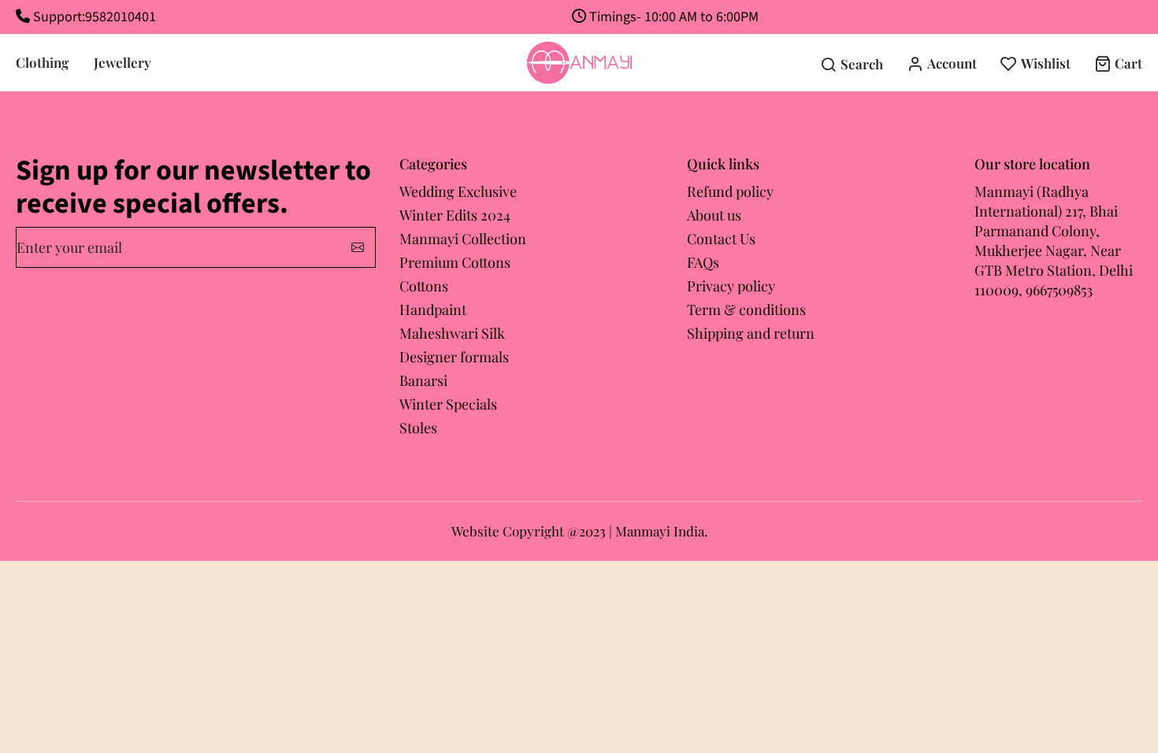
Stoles (418, 427)
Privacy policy (731, 285)
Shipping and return (751, 333)
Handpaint (432, 309)
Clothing (42, 62)
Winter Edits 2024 (454, 215)
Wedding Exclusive (458, 191)
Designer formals (454, 356)
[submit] (358, 247)
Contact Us (721, 238)
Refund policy (730, 191)
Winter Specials (448, 404)
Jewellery (122, 62)
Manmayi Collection (462, 238)
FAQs (703, 262)
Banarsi (423, 380)
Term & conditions (746, 309)
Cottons (423, 285)
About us (714, 215)
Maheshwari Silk (452, 333)
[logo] (579, 63)
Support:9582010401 (93, 17)
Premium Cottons (454, 262)
